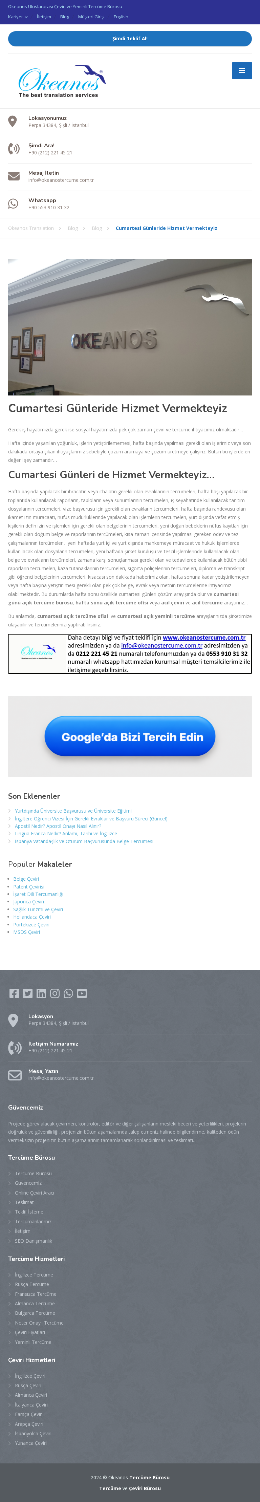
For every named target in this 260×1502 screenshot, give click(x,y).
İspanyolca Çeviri (33, 1433)
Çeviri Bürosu (145, 1488)
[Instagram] (55, 995)
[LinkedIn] (42, 995)
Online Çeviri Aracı (34, 1192)
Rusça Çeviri (28, 1385)
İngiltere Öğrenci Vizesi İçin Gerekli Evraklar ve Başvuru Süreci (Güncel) (91, 818)
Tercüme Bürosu (33, 1173)
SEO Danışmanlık (33, 1241)
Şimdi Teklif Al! (130, 39)
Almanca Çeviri (31, 1395)
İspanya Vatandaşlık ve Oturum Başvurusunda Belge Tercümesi (84, 841)
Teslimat (24, 1202)
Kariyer (15, 17)
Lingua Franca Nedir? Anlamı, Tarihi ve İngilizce (66, 833)
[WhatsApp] (69, 995)
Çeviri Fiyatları (30, 1332)
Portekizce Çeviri (31, 924)
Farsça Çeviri (29, 1414)
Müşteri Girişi (91, 17)
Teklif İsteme (29, 1211)
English (121, 17)
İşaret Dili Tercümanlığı (38, 894)
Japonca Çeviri (28, 901)
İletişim (44, 17)
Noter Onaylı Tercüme (39, 1322)
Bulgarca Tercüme (35, 1313)
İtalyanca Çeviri (31, 1404)
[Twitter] (28, 995)
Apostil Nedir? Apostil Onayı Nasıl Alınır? (58, 826)
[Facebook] (14, 995)
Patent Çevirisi (28, 886)
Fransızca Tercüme (36, 1294)
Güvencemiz (28, 1183)
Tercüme (110, 1488)
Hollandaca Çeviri (32, 917)
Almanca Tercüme (35, 1303)
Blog (64, 17)
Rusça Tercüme (32, 1284)
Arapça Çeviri (29, 1424)
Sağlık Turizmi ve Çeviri (38, 909)
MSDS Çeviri (26, 932)
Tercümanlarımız (33, 1221)
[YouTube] (82, 995)
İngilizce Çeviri (30, 1376)
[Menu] (242, 70)
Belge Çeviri (26, 879)
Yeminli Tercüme (33, 1342)
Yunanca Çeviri (31, 1443)
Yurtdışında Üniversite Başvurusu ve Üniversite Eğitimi (73, 811)
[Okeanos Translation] (59, 80)
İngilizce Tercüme (34, 1274)
